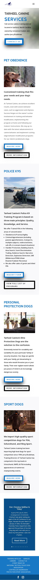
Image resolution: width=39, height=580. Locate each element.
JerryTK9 (15, 513)
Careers (13, 561)
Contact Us (14, 42)
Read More (19, 540)
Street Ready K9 (18, 563)
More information (16, 388)
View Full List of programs (16, 285)
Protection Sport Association (18, 572)
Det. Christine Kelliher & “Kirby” (19, 508)
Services (26, 559)
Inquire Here (13, 146)
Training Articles (14, 559)
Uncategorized (15, 515)
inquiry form (13, 275)
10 (27, 546)
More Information (16, 155)
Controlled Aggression (18, 570)
